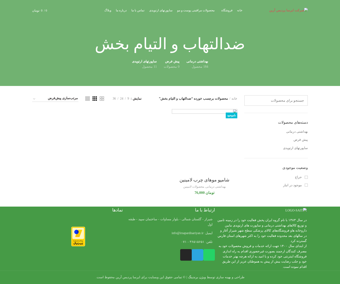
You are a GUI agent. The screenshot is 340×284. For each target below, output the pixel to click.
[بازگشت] (251, 44)
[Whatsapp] (209, 255)
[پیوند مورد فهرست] (170, 233)
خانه (234, 98)
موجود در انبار (293, 185)
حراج (299, 177)
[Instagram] (186, 255)
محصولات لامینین (193, 186)
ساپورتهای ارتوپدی (295, 148)
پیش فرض (301, 139)
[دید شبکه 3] (95, 98)
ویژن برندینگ (197, 277)
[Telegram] (197, 255)
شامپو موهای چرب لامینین (204, 179)
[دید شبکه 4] (87, 98)
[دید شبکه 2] (102, 98)
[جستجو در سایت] (250, 100)
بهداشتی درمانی (297, 131)
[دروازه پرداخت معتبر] (78, 236)
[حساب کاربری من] (67, 10)
